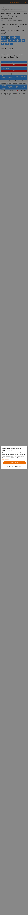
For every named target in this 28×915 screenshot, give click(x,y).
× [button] (24, 448)
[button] (14, 466)
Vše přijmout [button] (14, 462)
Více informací (5, 459)
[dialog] (14, 457)
